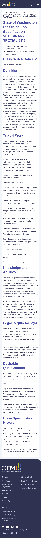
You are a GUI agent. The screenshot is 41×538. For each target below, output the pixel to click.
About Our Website (8, 530)
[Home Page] (11, 467)
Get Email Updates (8, 501)
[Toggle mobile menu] (38, 4)
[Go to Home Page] (10, 4)
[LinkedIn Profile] (3, 526)
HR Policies (14, 12)
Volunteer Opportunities (29, 488)
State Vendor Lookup (8, 515)
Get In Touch (6, 481)
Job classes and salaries (19, 14)
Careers (4, 497)
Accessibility (20, 530)
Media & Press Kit (7, 494)
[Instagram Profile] (12, 526)
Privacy (28, 530)
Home (5, 12)
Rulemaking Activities (28, 484)
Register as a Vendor (8, 511)
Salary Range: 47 (12, 54)
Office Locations (7, 490)
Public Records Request (29, 481)
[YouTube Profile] (17, 526)
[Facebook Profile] (7, 526)
